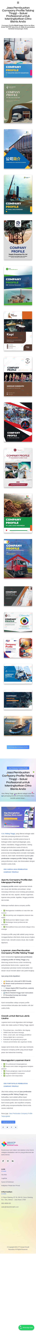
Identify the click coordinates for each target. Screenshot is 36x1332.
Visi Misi (4, 1175)
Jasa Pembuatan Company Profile (18, 768)
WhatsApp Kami (28, 1327)
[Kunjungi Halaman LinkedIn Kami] (12, 1161)
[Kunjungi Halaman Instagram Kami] (8, 1161)
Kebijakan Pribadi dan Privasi (10, 1185)
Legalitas (4, 1178)
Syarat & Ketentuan (7, 1182)
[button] (18, 3)
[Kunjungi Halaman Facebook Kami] (3, 1161)
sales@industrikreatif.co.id (9, 1207)
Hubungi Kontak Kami (8, 1122)
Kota (8, 833)
